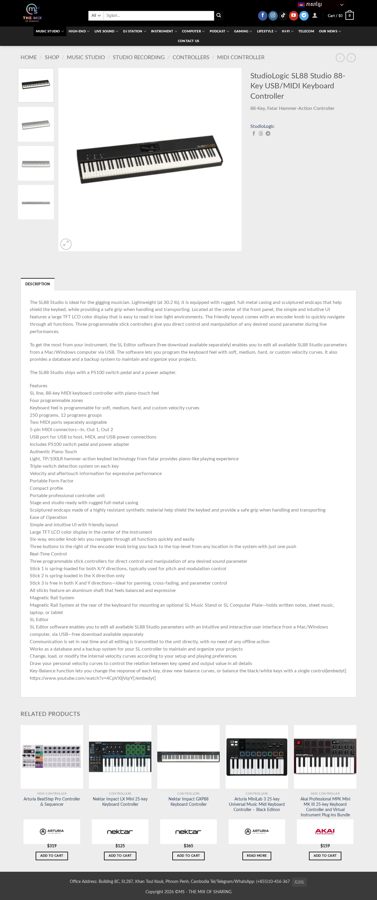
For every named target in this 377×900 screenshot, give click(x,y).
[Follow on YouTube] (293, 16)
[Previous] (69, 159)
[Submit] (219, 16)
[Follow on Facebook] (262, 16)
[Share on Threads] (261, 133)
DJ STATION (132, 31)
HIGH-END (77, 31)
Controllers (191, 57)
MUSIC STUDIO (48, 31)
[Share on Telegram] (268, 133)
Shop (52, 57)
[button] (315, 15)
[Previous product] (351, 57)
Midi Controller (240, 57)
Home (29, 57)
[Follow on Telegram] (304, 16)
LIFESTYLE (265, 31)
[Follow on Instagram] (273, 16)
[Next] (230, 159)
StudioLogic (262, 126)
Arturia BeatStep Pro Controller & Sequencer (52, 802)
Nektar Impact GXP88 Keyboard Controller (188, 802)
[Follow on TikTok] (283, 16)
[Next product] (340, 57)
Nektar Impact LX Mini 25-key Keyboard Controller (120, 802)
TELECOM (306, 31)
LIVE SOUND (105, 31)
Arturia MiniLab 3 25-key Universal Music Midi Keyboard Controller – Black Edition (257, 804)
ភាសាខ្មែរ (313, 4)
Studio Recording (139, 57)
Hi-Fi (286, 31)
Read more (257, 855)
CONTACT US (188, 41)
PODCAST (218, 31)
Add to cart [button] (52, 855)
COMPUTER (191, 31)
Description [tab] (37, 284)
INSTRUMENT (162, 31)
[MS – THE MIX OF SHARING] (50, 13)
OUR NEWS (328, 31)
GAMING (241, 31)
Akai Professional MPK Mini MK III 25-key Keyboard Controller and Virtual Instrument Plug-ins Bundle (325, 807)
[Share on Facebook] (254, 133)
